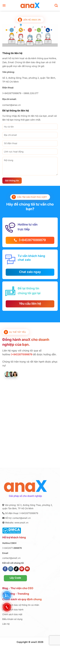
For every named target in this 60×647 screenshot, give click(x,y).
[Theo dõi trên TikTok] (16, 569)
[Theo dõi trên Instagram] (10, 569)
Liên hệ (6, 624)
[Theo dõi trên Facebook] (5, 569)
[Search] (56, 5)
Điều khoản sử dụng (12, 619)
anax (34, 19)
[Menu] (4, 5)
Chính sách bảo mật (12, 614)
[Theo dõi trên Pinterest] (21, 569)
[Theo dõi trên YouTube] (27, 569)
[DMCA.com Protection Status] (11, 530)
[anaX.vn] (30, 5)
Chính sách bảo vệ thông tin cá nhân (20, 605)
